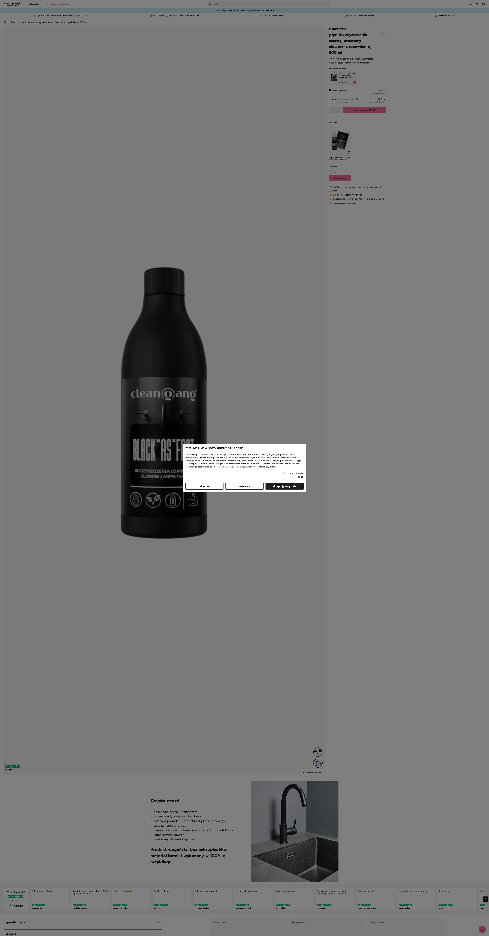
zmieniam (244, 486)
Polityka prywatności (293, 473)
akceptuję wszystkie (284, 486)
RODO (301, 477)
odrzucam (204, 486)
